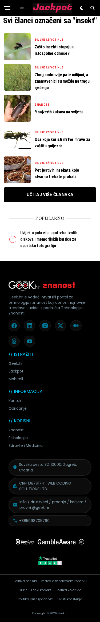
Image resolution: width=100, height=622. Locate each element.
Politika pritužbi (25, 581)
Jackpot (16, 371)
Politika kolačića (69, 590)
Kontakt (16, 400)
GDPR (22, 590)
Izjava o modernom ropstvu (64, 581)
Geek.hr (16, 363)
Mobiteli (16, 379)
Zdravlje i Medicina (26, 445)
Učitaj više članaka (50, 194)
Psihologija (18, 437)
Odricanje (18, 408)
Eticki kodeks (41, 590)
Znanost (16, 430)
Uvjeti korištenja (70, 599)
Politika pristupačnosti (35, 599)
